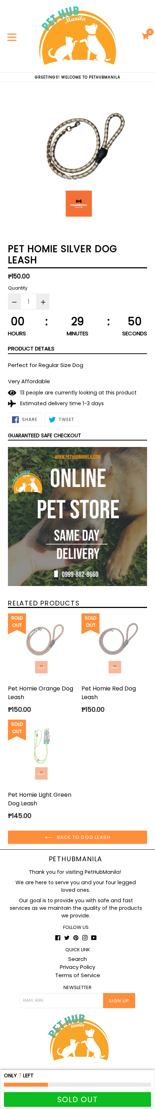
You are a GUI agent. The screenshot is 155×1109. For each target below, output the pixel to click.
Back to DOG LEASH (83, 837)
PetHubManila (76, 859)
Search (77, 959)
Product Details (31, 348)
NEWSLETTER (77, 988)
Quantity (17, 288)
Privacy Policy (77, 967)
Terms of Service (77, 975)
